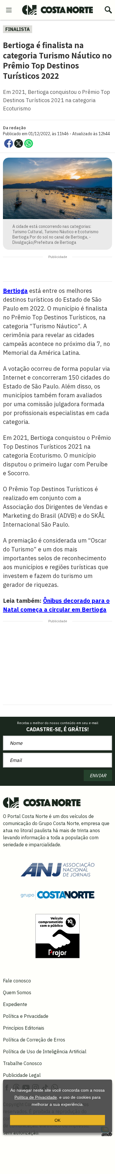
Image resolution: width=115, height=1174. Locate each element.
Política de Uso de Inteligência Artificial (44, 1051)
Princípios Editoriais (23, 1028)
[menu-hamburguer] (8, 9)
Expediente (15, 1004)
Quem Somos (17, 992)
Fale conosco (17, 981)
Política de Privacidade (35, 1097)
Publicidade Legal (22, 1075)
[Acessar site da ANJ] (57, 869)
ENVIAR (98, 775)
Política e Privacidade (25, 1016)
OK (57, 1120)
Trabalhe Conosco (22, 1063)
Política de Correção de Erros (34, 1040)
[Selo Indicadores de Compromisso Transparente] (57, 935)
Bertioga (15, 291)
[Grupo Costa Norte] (57, 895)
